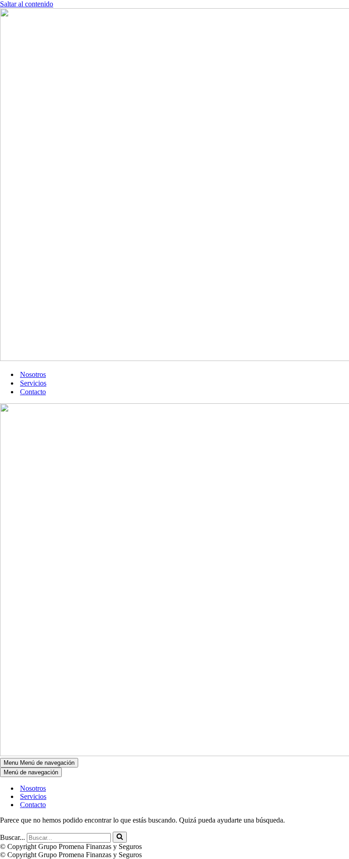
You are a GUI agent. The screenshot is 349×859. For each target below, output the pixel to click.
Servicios (33, 383)
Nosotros (33, 374)
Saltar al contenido (26, 4)
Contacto (33, 392)
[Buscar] (120, 837)
